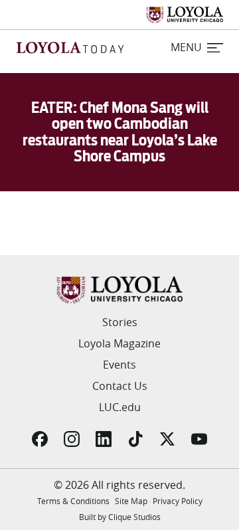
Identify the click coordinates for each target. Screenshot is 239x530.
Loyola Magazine (119, 343)
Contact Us (119, 386)
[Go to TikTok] (135, 439)
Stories (119, 322)
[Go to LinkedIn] (104, 439)
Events (119, 364)
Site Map (131, 500)
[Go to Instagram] (72, 439)
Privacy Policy (177, 500)
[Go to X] (167, 439)
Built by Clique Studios (120, 516)
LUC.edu (120, 407)
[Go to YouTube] (199, 439)
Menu (186, 47)
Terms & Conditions (73, 500)
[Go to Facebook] (40, 439)
